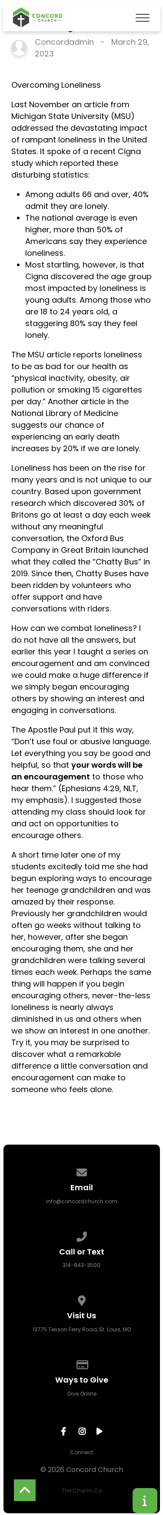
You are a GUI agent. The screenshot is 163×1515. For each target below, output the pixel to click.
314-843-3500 (81, 1265)
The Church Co (82, 1490)
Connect (81, 1452)
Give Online (81, 1393)
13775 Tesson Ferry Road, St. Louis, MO (82, 1329)
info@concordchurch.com (81, 1201)
